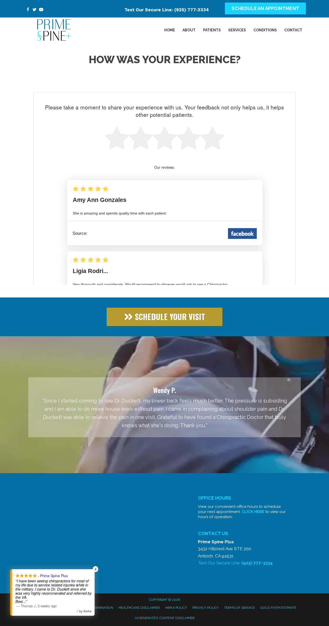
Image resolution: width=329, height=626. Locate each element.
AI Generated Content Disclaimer (165, 618)
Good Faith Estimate (278, 608)
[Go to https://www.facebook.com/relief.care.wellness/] (28, 9)
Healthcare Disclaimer (139, 608)
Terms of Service (239, 608)
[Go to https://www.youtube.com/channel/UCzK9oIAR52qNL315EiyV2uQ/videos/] (41, 9)
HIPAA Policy (176, 608)
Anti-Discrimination (95, 608)
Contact (293, 30)
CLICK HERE (253, 511)
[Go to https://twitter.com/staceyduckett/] (34, 9)
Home (169, 30)
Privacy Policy (206, 608)
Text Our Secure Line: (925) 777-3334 (166, 9)
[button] (164, 317)
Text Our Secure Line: (235, 562)
